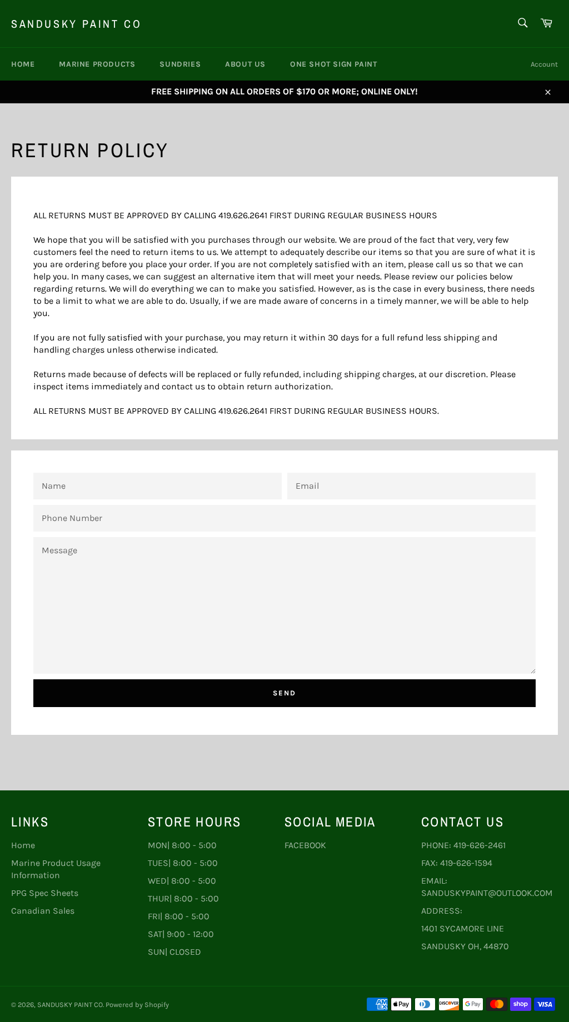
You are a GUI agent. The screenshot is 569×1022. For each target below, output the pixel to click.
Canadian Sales (42, 910)
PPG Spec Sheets (44, 893)
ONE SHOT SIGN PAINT (333, 64)
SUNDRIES (180, 64)
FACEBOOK (305, 845)
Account (544, 64)
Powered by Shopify (137, 1004)
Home (22, 64)
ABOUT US (245, 64)
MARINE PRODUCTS (97, 64)
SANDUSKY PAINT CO (76, 23)
